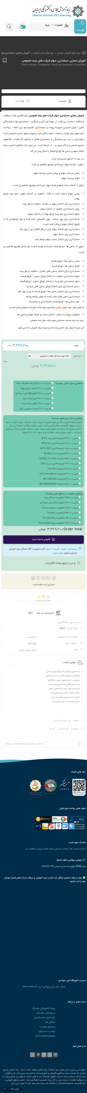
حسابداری (62, 728)
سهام (51, 728)
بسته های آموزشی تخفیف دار (39, 849)
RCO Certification (45, 1036)
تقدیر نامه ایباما (36, 403)
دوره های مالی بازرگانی (43, 53)
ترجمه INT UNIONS (61, 479)
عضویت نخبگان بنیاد (61, 497)
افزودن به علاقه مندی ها (4, 60)
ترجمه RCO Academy (59, 474)
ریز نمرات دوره (37, 398)
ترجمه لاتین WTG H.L (60, 443)
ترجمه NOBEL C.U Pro (59, 458)
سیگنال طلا (50, 1022)
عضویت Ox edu (63, 513)
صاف (5, 361)
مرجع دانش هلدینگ (46, 1013)
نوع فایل (77, 356)
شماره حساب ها (78, 849)
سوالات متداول (62, 849)
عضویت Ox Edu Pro (60, 518)
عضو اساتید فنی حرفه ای (59, 502)
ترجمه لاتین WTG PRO (59, 448)
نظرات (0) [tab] (20, 101)
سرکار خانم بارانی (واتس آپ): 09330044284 (43, 987)
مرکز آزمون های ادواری (44, 1018)
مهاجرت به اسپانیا (47, 1031)
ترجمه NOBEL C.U (61, 453)
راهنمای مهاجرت (47, 1027)
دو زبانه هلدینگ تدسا (33, 383)
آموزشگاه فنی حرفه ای (33, 393)
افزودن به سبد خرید (41, 539)
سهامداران (40, 128)
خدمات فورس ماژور (35, 408)
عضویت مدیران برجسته (60, 508)
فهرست (80, 30)
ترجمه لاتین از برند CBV (59, 464)
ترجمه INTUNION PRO (59, 484)
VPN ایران (76, 866)
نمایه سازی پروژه (36, 388)
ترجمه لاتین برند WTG (60, 438)
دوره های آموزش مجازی (68, 53)
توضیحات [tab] (62, 101)
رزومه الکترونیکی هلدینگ (43, 1008)
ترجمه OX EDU (63, 469)
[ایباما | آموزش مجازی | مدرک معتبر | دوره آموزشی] (43, 11)
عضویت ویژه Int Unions (59, 523)
